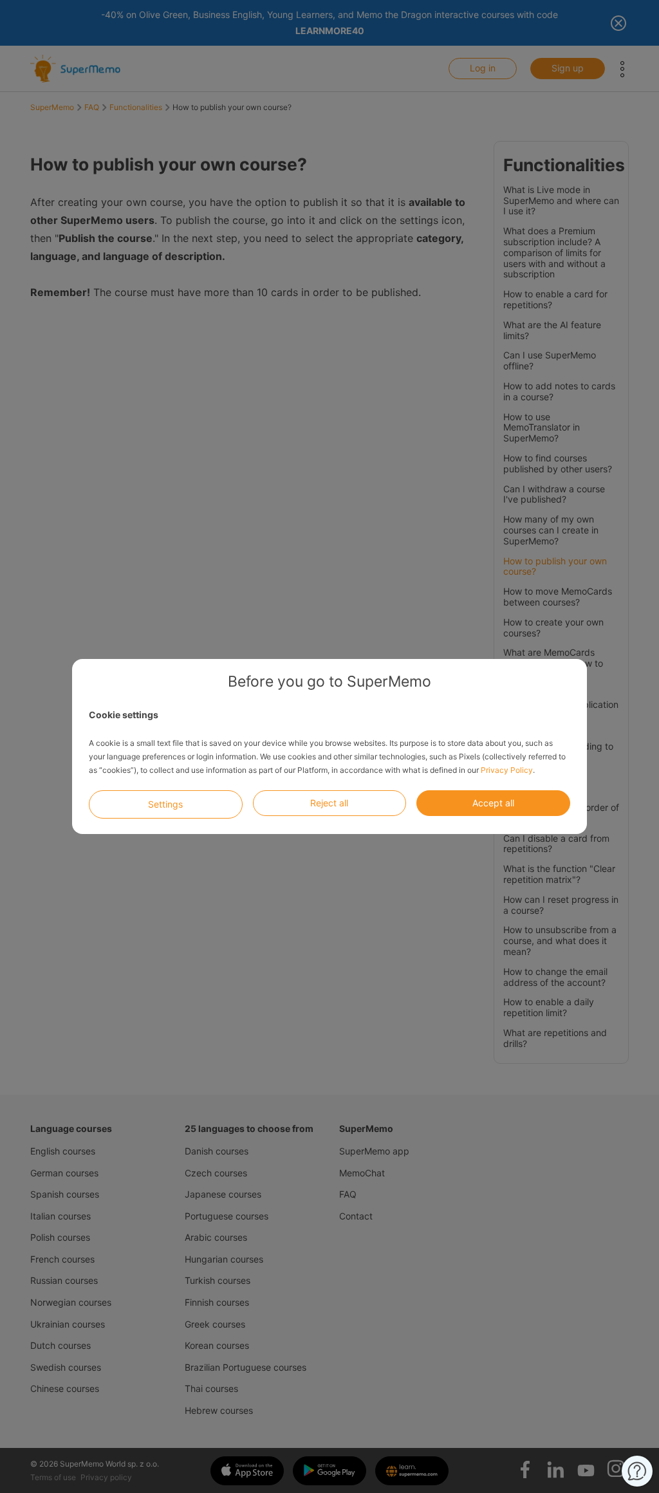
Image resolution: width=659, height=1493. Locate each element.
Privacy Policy (507, 770)
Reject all (329, 802)
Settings (165, 804)
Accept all (493, 802)
